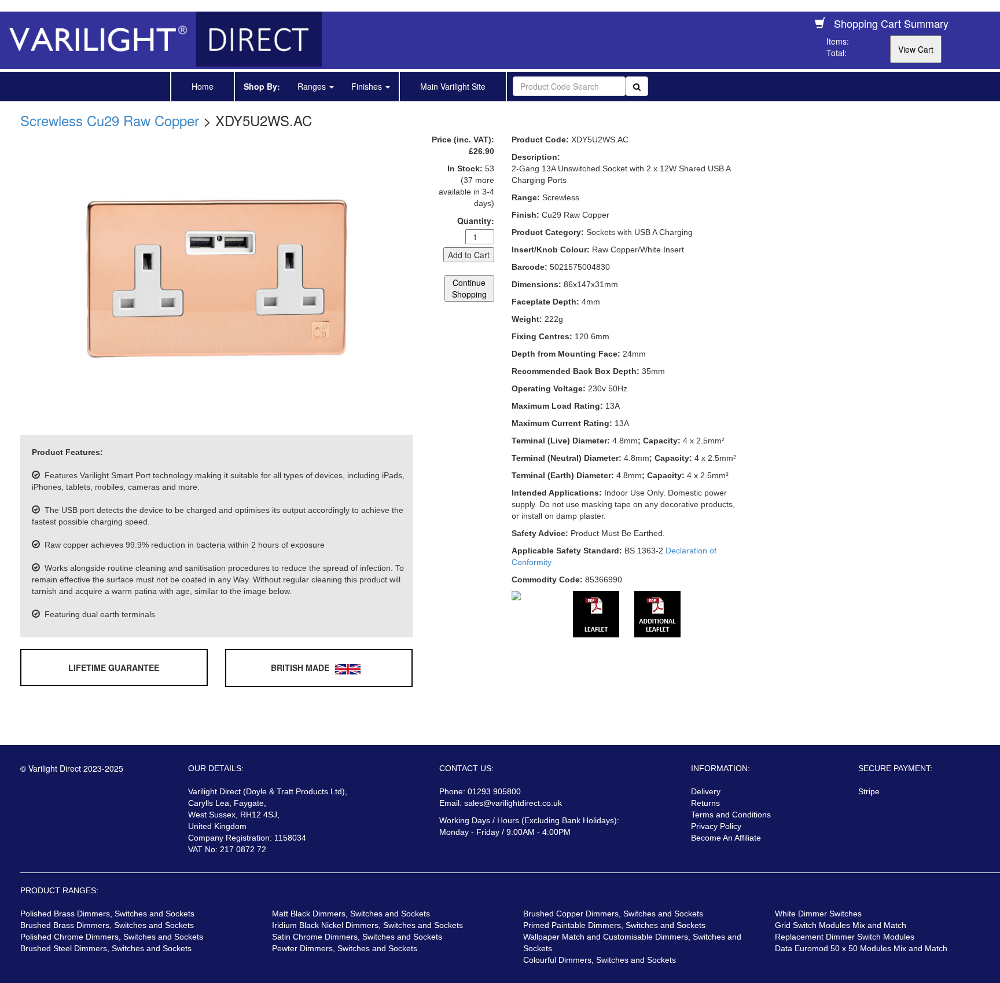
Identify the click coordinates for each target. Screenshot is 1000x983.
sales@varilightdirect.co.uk (513, 803)
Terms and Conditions (731, 814)
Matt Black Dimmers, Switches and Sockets (351, 913)
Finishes (367, 86)
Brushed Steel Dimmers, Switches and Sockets (106, 948)
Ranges (312, 86)
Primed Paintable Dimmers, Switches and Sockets (614, 925)
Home (203, 86)
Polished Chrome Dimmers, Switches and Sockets (111, 936)
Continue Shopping (469, 288)
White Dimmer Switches (818, 913)
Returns (705, 803)
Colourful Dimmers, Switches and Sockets (599, 959)
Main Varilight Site (453, 86)
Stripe (869, 791)
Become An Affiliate (726, 837)
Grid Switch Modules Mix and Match (840, 925)
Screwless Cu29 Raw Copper (109, 120)
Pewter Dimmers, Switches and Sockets (344, 948)
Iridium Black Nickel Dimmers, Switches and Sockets (367, 925)
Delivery (705, 791)
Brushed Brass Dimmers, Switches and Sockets (107, 925)
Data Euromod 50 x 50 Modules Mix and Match (861, 948)
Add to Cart (469, 255)
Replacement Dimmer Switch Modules (844, 936)
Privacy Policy (716, 826)
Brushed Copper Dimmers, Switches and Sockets (613, 913)
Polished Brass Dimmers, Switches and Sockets (107, 913)
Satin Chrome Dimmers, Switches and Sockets (357, 936)
